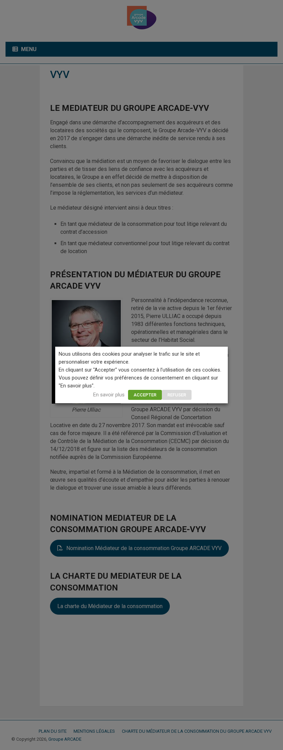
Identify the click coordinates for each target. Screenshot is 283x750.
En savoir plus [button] (109, 395)
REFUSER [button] (176, 394)
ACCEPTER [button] (145, 394)
